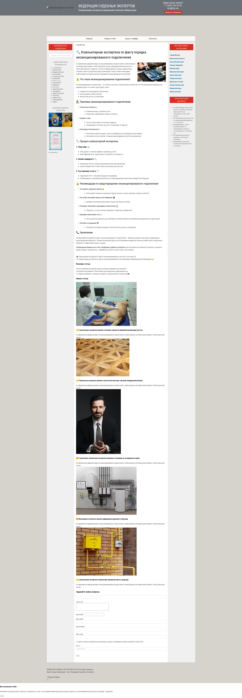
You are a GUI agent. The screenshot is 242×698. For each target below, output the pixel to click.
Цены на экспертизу (127, 250)
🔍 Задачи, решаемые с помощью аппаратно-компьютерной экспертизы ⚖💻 (103, 274)
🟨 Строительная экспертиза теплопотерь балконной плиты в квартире (102, 580)
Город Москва (175, 55)
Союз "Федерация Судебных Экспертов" (80, 672)
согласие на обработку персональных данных (97, 642)
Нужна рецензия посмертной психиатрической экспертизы (182, 144)
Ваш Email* (79, 614)
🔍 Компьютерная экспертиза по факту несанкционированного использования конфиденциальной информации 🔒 (115, 259)
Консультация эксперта (181, 99)
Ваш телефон (80, 627)
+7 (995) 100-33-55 (173, 5)
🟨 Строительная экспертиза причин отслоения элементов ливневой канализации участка (109, 330)
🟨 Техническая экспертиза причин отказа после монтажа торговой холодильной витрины (109, 381)
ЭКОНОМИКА (56, 91)
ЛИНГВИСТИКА (56, 70)
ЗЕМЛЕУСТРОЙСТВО (58, 93)
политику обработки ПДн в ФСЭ (132, 642)
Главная (89, 39)
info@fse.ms (173, 8)
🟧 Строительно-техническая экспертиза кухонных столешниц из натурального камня (108, 458)
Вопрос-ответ (110, 39)
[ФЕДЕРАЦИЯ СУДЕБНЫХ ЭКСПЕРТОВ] (60, 8)
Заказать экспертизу (173, 12)
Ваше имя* (79, 619)
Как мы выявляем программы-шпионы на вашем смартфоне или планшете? (101, 269)
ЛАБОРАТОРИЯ (56, 83)
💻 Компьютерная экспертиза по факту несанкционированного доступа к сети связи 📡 (106, 257)
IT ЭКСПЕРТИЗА (80, 45)
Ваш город (79, 634)
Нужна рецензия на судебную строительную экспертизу (181, 137)
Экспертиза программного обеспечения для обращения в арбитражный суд (102, 271)
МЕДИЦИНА (55, 85)
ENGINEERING (56, 78)
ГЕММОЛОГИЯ (56, 98)
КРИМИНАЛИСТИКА (58, 72)
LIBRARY (54, 102)
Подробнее (109, 691)
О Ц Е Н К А (55, 87)
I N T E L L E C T (56, 81)
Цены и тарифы (131, 39)
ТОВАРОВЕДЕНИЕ (57, 100)
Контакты (153, 39)
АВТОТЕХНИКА (56, 74)
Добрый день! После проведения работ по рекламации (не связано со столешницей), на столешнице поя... (182, 129)
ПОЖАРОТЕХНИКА (57, 89)
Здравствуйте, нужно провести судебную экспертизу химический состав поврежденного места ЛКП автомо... (183, 112)
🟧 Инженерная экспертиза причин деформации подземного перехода (102, 519)
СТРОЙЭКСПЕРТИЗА (58, 76)
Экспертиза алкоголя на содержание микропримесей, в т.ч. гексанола (183, 120)
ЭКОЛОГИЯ (55, 95)
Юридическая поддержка (60, 47)
